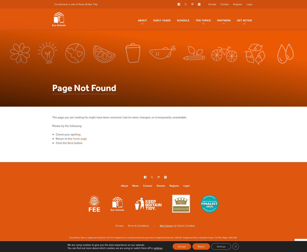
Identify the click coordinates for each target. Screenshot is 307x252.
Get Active (244, 20)
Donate (212, 4)
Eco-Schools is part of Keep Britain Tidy (76, 4)
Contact (224, 4)
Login (250, 4)
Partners (224, 20)
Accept (182, 246)
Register (237, 4)
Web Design (166, 225)
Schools (183, 20)
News (135, 185)
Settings (221, 246)
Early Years (162, 20)
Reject (201, 246)
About (142, 20)
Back (71, 143)
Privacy (119, 225)
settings (158, 248)
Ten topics (203, 20)
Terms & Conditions (138, 225)
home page (80, 139)
